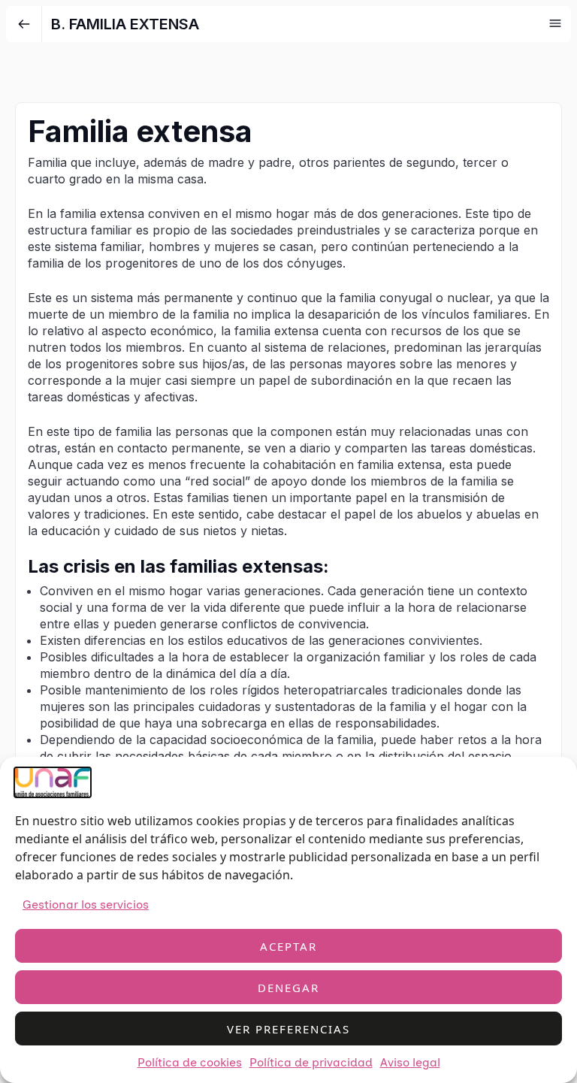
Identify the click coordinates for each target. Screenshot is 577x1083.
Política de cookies (189, 1062)
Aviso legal (410, 1062)
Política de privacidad (311, 1062)
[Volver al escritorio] (24, 24)
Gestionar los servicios (86, 904)
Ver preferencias (288, 1028)
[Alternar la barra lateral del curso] (555, 23)
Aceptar (288, 946)
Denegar (288, 987)
